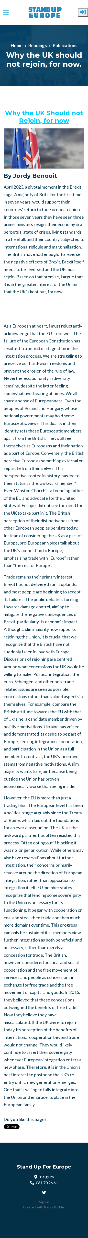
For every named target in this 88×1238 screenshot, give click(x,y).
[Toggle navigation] (5, 12)
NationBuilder (54, 1207)
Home (16, 45)
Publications (65, 45)
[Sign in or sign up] (83, 12)
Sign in (44, 1202)
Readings (37, 45)
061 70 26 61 (47, 1182)
